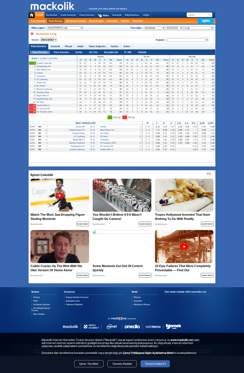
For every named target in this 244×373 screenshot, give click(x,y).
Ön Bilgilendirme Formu (40, 309)
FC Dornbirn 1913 (44, 112)
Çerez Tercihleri (89, 364)
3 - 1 (93, 146)
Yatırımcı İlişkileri (74, 304)
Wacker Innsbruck (44, 89)
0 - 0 (93, 130)
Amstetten (41, 76)
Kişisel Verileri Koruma (77, 297)
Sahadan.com (73, 301)
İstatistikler (112, 21)
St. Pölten (41, 86)
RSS (35, 301)
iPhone (137, 297)
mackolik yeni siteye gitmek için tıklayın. (108, 9)
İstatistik (117, 15)
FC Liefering (42, 79)
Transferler (137, 21)
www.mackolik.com (182, 340)
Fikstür (68, 46)
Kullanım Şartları (41, 304)
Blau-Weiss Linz (44, 70)
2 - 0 (93, 133)
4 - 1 (93, 127)
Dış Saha (53, 58)
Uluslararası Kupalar (76, 21)
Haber (80, 46)
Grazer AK (41, 83)
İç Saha (43, 58)
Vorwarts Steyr (43, 92)
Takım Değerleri (97, 46)
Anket (126, 46)
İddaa (106, 15)
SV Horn (40, 102)
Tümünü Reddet (122, 364)
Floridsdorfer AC (44, 66)
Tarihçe (115, 46)
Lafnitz (40, 73)
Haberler (125, 21)
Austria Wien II (43, 105)
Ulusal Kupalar (96, 21)
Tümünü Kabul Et (155, 364)
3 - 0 (93, 143)
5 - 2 (93, 140)
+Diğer (146, 15)
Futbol (39, 15)
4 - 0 (93, 149)
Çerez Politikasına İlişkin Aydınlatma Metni (148, 352)
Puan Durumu (86, 15)
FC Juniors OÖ (43, 108)
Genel (34, 58)
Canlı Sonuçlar (68, 15)
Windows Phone (142, 304)
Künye (36, 297)
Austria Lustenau (44, 63)
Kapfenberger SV (44, 99)
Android (138, 301)
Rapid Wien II (43, 95)
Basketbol (51, 15)
